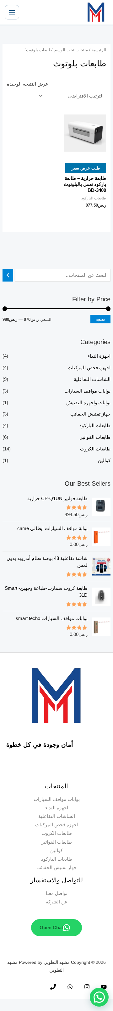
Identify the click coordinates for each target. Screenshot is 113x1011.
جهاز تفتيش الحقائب (90, 413)
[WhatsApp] (70, 987)
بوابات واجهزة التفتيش (88, 402)
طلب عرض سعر (86, 167)
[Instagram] (87, 987)
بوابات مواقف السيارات (87, 391)
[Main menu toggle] (12, 12)
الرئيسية (99, 49)
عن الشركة (56, 901)
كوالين (104, 460)
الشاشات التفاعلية (92, 379)
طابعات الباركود (94, 425)
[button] (99, 997)
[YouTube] (104, 987)
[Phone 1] (53, 987)
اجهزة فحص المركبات (89, 367)
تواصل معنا (56, 893)
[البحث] (8, 275)
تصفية (100, 319)
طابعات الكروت (95, 448)
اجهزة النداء (99, 356)
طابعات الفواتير (95, 437)
